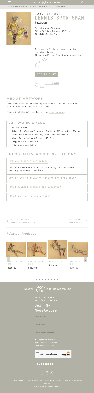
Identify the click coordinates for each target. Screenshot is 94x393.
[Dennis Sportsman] (18, 28)
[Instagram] (47, 372)
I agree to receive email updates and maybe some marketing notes (46, 343)
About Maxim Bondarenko (73, 380)
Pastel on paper (52, 83)
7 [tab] (54, 279)
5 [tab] (48, 279)
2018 (42, 86)
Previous (8, 258)
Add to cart (46, 74)
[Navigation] (9, 2)
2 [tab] (39, 279)
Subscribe (45, 364)
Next (85, 258)
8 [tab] (57, 279)
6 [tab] (51, 279)
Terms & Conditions (34, 380)
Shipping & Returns (53, 380)
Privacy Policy (18, 380)
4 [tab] (45, 279)
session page (56, 112)
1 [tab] (36, 279)
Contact (47, 383)
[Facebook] (42, 372)
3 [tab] (42, 279)
